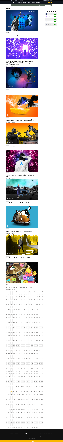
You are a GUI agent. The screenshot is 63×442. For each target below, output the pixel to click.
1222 (11, 378)
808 (11, 348)
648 (13, 337)
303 (13, 312)
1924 (31, 427)
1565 (8, 402)
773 (29, 345)
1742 (34, 414)
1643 (23, 407)
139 (8, 301)
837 (21, 350)
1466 (34, 394)
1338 (13, 386)
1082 (8, 368)
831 (11, 350)
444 (18, 322)
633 (26, 335)
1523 (14, 399)
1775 (13, 417)
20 (39, 291)
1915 (16, 427)
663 (37, 337)
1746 (41, 414)
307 (19, 312)
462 (9, 324)
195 (24, 304)
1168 (36, 373)
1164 (29, 373)
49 (11, 294)
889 (31, 353)
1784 (27, 417)
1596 (21, 404)
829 (8, 350)
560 (19, 330)
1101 (39, 368)
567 (31, 330)
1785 (29, 417)
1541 (6, 401)
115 (6, 299)
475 (31, 324)
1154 (13, 373)
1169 (37, 373)
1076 (36, 366)
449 (26, 322)
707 (34, 340)
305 (16, 312)
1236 (34, 378)
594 (37, 332)
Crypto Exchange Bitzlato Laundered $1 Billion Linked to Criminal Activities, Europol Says (20, 90)
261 (19, 309)
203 (37, 304)
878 (13, 353)
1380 (6, 389)
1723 (41, 412)
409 (36, 319)
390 (42, 317)
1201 (14, 376)
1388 (19, 389)
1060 (9, 366)
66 (39, 294)
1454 (14, 394)
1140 (27, 371)
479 (37, 324)
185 (8, 304)
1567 (11, 402)
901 (13, 355)
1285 (39, 381)
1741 (32, 414)
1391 (24, 389)
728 (31, 342)
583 (19, 332)
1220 (8, 378)
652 (19, 337)
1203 (18, 376)
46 (6, 294)
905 (19, 355)
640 (37, 335)
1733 (19, 414)
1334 (6, 386)
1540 (42, 399)
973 (18, 360)
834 (16, 350)
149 (24, 301)
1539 (41, 399)
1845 (14, 422)
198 (29, 304)
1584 (39, 402)
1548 (18, 401)
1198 (9, 376)
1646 (27, 407)
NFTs (6, 284)
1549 (19, 401)
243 (27, 307)
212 (14, 306)
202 (36, 304)
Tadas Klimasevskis (9, 232)
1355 (41, 386)
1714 (26, 412)
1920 (24, 427)
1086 (14, 368)
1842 (9, 422)
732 (37, 342)
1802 (19, 419)
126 (24, 299)
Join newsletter (21, 0)
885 (24, 353)
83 (29, 296)
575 (6, 332)
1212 (32, 376)
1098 (34, 368)
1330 (37, 384)
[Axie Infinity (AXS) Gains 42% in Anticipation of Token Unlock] (22, 283)
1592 (14, 404)
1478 (16, 396)
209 (9, 306)
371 (11, 317)
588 (27, 332)
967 (8, 360)
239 (21, 307)
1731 (16, 414)
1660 (13, 409)
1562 (41, 401)
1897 (24, 425)
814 (21, 348)
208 (8, 306)
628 (18, 335)
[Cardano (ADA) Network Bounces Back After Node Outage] (22, 171)
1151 (8, 373)
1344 (23, 386)
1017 (14, 363)
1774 (11, 417)
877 (11, 353)
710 (39, 340)
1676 (39, 409)
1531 (27, 399)
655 (24, 337)
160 (42, 301)
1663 (18, 409)
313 (29, 312)
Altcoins (7, 228)
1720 (36, 412)
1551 (22, 401)
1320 (21, 384)
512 (16, 327)
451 (29, 322)
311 (26, 312)
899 (9, 355)
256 (11, 309)
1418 (31, 391)
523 (34, 327)
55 (21, 294)
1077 (37, 366)
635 (29, 335)
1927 (36, 427)
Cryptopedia (28, 432)
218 (24, 306)
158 (39, 301)
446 (21, 322)
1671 (31, 409)
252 (42, 307)
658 (29, 337)
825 (39, 348)
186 (9, 304)
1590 (11, 404)
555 (11, 330)
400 (21, 319)
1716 (29, 412)
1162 (26, 373)
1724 (42, 412)
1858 (36, 422)
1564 (6, 402)
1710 (19, 412)
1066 (19, 366)
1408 (14, 391)
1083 (9, 368)
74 (14, 296)
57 (24, 294)
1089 (19, 368)
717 (13, 342)
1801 (18, 419)
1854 (29, 422)
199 (31, 304)
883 (21, 353)
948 (14, 358)
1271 (16, 381)
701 (24, 340)
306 (18, 312)
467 (18, 324)
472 (26, 324)
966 (6, 360)
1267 (9, 381)
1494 (42, 396)
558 (16, 330)
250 (39, 307)
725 (26, 342)
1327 (32, 384)
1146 (37, 371)
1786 (31, 417)
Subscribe (51, 2)
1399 (37, 389)
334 (26, 314)
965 (42, 358)
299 (6, 312)
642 (41, 335)
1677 (41, 409)
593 (36, 332)
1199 (11, 376)
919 (42, 355)
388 (39, 317)
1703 (8, 412)
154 (32, 301)
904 (18, 355)
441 (13, 322)
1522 (13, 399)
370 (9, 317)
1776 (14, 417)
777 (36, 345)
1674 (36, 409)
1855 (31, 422)
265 (26, 309)
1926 (34, 427)
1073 (31, 366)
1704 (9, 412)
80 (24, 296)
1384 (13, 389)
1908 (42, 425)
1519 (8, 399)
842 (29, 350)
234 (13, 307)
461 (8, 324)
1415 (26, 391)
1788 (34, 417)
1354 (39, 386)
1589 (9, 404)
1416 (27, 391)
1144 (34, 371)
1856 (32, 422)
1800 (16, 419)
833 (14, 350)
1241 (42, 378)
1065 (18, 366)
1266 (8, 381)
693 (11, 340)
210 (11, 306)
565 (27, 330)
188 (13, 304)
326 (13, 314)
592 (34, 332)
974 (19, 360)
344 (42, 314)
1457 (19, 394)
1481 (21, 396)
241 (24, 307)
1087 (16, 368)
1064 (16, 366)
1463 (29, 394)
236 (16, 307)
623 (9, 335)
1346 (26, 386)
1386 (16, 389)
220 (27, 306)
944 (8, 358)
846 (36, 350)
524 (36, 327)
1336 (9, 386)
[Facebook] (44, 0)
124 (21, 299)
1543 (9, 401)
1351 (34, 386)
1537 (37, 399)
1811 (34, 419)
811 (16, 348)
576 (8, 332)
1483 (24, 396)
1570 (16, 402)
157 (37, 301)
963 (39, 358)
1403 (6, 391)
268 (31, 309)
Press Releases (11, 433)
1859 (37, 422)
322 (6, 314)
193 (21, 304)
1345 (24, 386)
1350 (32, 386)
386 (36, 317)
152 (29, 301)
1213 (34, 376)
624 (11, 335)
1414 (24, 391)
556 (13, 330)
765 (16, 345)
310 (24, 312)
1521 (11, 399)
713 (6, 342)
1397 (34, 389)
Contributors (17, 432)
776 (34, 345)
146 (19, 301)
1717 (31, 412)
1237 (36, 378)
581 (16, 332)
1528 (23, 399)
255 (9, 309)
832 (13, 350)
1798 (13, 419)
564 (26, 330)
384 (32, 317)
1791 (39, 417)
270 (34, 309)
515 (21, 327)
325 (11, 314)
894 (39, 353)
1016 (13, 363)
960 (34, 358)
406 (31, 319)
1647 (29, 407)
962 (37, 358)
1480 (19, 396)
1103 (42, 368)
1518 (6, 399)
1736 (24, 414)
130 (31, 299)
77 (19, 296)
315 (32, 312)
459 (42, 322)
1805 (24, 419)
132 (34, 299)
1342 (19, 386)
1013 (8, 363)
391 (6, 319)
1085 (13, 368)
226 (37, 306)
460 (6, 324)
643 (42, 335)
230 (6, 307)
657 (27, 337)
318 (37, 312)
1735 (23, 414)
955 (26, 358)
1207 (24, 376)
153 (31, 301)
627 (16, 335)
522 (32, 327)
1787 (32, 417)
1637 (13, 407)
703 (27, 340)
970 (13, 360)
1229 (23, 378)
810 (14, 348)
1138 (24, 371)
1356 (42, 386)
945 (9, 358)
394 (11, 319)
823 (36, 348)
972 (16, 360)
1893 (18, 425)
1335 (8, 386)
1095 (29, 368)
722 (21, 342)
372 (13, 317)
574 (42, 330)
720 (18, 342)
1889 (11, 425)
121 (16, 299)
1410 (18, 391)
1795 (8, 419)
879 (14, 353)
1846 (16, 422)
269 (32, 309)
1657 (8, 409)
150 (26, 301)
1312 (8, 384)
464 (13, 324)
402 (24, 319)
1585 (41, 402)
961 (36, 358)
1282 (34, 381)
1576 (26, 402)
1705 (11, 412)
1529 (24, 399)
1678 (42, 409)
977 (24, 360)
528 (42, 327)
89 (39, 296)
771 (26, 345)
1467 (36, 394)
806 (8, 348)
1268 (11, 381)
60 (29, 294)
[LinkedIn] (46, 0)
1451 (9, 394)
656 (26, 337)
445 (19, 322)
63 (34, 294)
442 (14, 322)
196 (26, 304)
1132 (14, 371)
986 (39, 360)
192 (19, 304)
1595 (19, 404)
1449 (6, 394)
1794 (6, 419)
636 (31, 335)
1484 (26, 396)
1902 (32, 425)
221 (29, 306)
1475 (11, 396)
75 (16, 296)
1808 (29, 419)
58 (26, 294)
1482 (23, 396)
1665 (21, 409)
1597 (23, 404)
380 (26, 317)
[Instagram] (47, 0)
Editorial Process (16, 433)
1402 (42, 389)
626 (14, 335)
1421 (36, 391)
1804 (23, 419)
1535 (34, 399)
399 (19, 319)
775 (32, 345)
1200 (13, 376)
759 (6, 345)
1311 (6, 384)
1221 (9, 378)
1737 (26, 414)
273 (39, 309)
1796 (9, 419)
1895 (21, 425)
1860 (39, 422)
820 (31, 348)
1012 (6, 363)
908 (24, 355)
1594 (18, 404)
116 (8, 299)
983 (34, 360)
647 (11, 337)
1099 (36, 368)
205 (41, 304)
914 (34, 355)
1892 (16, 425)
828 (6, 350)
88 (37, 296)
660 (32, 337)
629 (19, 335)
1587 (6, 404)
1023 (24, 363)
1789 (36, 417)
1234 (31, 378)
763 (13, 345)
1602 (31, 404)
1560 (37, 401)
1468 (37, 394)
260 (18, 309)
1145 (36, 371)
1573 (21, 402)
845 (34, 350)
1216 (39, 376)
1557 (32, 401)
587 (26, 332)
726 (27, 342)
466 (16, 324)
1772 (8, 417)
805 (6, 348)
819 (29, 348)
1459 (23, 394)
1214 (36, 376)
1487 (31, 396)
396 (14, 319)
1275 (23, 381)
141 (11, 301)
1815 (41, 419)
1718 (32, 412)
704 (29, 340)
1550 (21, 401)
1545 (13, 401)
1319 (19, 384)
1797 (11, 419)
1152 (9, 373)
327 (14, 314)
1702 (6, 412)
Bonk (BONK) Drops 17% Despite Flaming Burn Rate (14, 230)
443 (16, 322)
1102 (41, 368)
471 (24, 324)
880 (16, 353)
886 (26, 353)
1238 (37, 378)
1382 (9, 389)
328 (16, 314)
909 (26, 355)
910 (27, 355)
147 (21, 301)
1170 (39, 373)
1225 (16, 378)
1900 (29, 425)
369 (8, 317)
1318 (18, 384)
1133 (16, 371)
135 (39, 299)
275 (42, 309)
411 (39, 319)
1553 (26, 401)
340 (36, 314)
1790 (37, 417)
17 (34, 291)
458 (41, 322)
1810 (32, 419)
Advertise (18, 0)
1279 (29, 381)
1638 (14, 407)
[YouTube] (45, 0)
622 (8, 335)
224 (34, 306)
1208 (26, 376)
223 (32, 306)
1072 (29, 366)
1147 (39, 371)
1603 (32, 404)
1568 (13, 402)
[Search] (47, 2)
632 (24, 335)
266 (27, 309)
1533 (31, 399)
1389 (21, 389)
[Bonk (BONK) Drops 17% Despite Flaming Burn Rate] (22, 227)
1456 (18, 394)
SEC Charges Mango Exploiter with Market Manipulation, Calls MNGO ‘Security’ (19, 119)
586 (24, 332)
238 (19, 307)
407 (32, 319)
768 (21, 345)
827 (42, 348)
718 (14, 342)
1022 (23, 363)
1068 (23, 366)
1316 (14, 384)
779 (39, 345)
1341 (18, 386)
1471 (42, 394)
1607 (39, 404)
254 (8, 309)
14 (29, 291)
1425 (42, 391)
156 (36, 301)
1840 (6, 422)
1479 (18, 396)
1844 (13, 422)
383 (31, 317)
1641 (19, 407)
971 (14, 360)
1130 (11, 371)
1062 (13, 366)
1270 (14, 381)
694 (13, 340)
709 (37, 340)
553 (8, 330)
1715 (27, 412)
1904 (36, 425)
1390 (23, 389)
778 (37, 345)
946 (11, 358)
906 (21, 355)
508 (9, 327)
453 (32, 322)
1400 (39, 389)
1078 (39, 366)
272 (37, 309)
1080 (42, 366)
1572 (19, 402)
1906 (39, 425)
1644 (24, 407)
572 (39, 330)
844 (32, 350)
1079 (41, 366)
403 (26, 319)
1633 (6, 407)
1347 (27, 386)
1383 (11, 389)
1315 (13, 384)
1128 (8, 371)
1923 (29, 427)
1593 (16, 404)
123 (19, 299)
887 (27, 353)
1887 (8, 425)
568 (32, 330)
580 (14, 332)
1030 (36, 363)
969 (11, 360)
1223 (13, 378)
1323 (26, 384)
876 (9, 353)
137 (42, 299)
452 (31, 322)
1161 (24, 373)
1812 (36, 419)
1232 (27, 378)
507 (8, 327)
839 (24, 350)
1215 (37, 376)
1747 (42, 414)
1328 (34, 384)
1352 (36, 386)
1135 (19, 371)
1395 (31, 389)
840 (26, 350)
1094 (27, 368)
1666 (23, 409)
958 (31, 358)
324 (9, 314)
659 (31, 337)
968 (9, 360)
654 (22, 337)
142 (13, 301)
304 (14, 312)
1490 (36, 396)
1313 (9, 384)
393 (9, 319)
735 (42, 342)
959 (32, 358)
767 (19, 345)
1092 (24, 368)
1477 (14, 396)
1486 (29, 396)
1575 (24, 402)
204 (39, 304)
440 (11, 322)
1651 (36, 407)
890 (32, 353)
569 (34, 330)
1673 (34, 409)
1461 (26, 394)
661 (34, 337)
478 (36, 324)
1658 (9, 409)
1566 (9, 402)
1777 (16, 417)
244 (29, 307)
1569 (14, 402)
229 (42, 306)
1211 (31, 376)
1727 (9, 414)
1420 (34, 391)
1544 (11, 401)
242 (26, 307)
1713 (24, 412)
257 (13, 309)
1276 (24, 381)
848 (39, 350)
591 (32, 332)
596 (41, 332)
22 (42, 291)
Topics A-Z (32, 432)
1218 (42, 376)
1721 (37, 412)
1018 (16, 363)
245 (31, 307)
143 (14, 301)
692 (9, 340)
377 (21, 317)
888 (29, 353)
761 (9, 345)
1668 (26, 409)
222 (31, 306)
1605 (36, 404)
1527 (21, 399)
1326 (31, 384)
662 (36, 337)
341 (37, 314)
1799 (14, 419)
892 (36, 353)
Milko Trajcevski (8, 36)
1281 (32, 381)
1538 (39, 399)
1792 (41, 417)
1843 (11, 422)
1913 (13, 427)
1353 (37, 386)
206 (42, 304)
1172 (42, 373)
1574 (23, 402)
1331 (39, 384)
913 (32, 355)
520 (29, 327)
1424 (41, 391)
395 (13, 319)
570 (36, 330)
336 (29, 314)
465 (14, 324)
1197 (8, 376)
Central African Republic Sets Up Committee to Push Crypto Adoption (17, 146)
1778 (18, 417)
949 (16, 358)
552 (6, 330)
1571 (18, 402)
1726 (8, 414)
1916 (18, 427)
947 (13, 358)
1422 (37, 391)
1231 (26, 378)
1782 (24, 417)
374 (16, 317)
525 (37, 327)
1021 (21, 363)
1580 (32, 402)
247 (34, 307)
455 (36, 322)
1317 (16, 384)
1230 (24, 378)
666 (42, 337)
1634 (8, 407)
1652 (37, 407)
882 (19, 353)
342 (39, 314)
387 (37, 317)
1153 (11, 373)
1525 (18, 399)
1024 (26, 363)
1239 (39, 378)
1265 (6, 381)
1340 (16, 386)
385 (34, 317)
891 (34, 353)
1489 (34, 396)
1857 (34, 422)
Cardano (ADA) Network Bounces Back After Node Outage (15, 174)
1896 (23, 425)
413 (42, 319)
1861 (41, 422)
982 (32, 360)
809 (13, 348)
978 (26, 360)
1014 (9, 363)
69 (6, 296)
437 (6, 322)
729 (32, 342)
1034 (42, 363)
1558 (34, 401)
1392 (26, 389)
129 (29, 299)
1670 (29, 409)
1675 (37, 409)
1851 (24, 422)
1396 (32, 389)
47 (8, 294)
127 (26, 299)
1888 (9, 425)
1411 (19, 391)
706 (32, 340)
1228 (21, 378)
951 (19, 358)
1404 (8, 391)
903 (16, 355)
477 (34, 324)
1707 (14, 412)
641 (39, 335)
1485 (27, 396)
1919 (22, 427)
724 (24, 342)
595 (39, 332)
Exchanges (7, 89)
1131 (13, 371)
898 (8, 355)
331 (21, 314)
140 (9, 301)
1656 (6, 409)
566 (29, 330)
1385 (14, 389)
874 (6, 353)
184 (6, 304)
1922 (27, 427)
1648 (31, 407)
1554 (27, 401)
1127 (6, 371)
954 (24, 358)
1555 (29, 401)
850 (42, 350)
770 (24, 345)
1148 (41, 371)
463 (11, 324)
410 (37, 319)
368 (6, 317)
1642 (21, 407)
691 (8, 340)
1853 (27, 422)
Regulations (7, 32)
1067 (21, 366)
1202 (16, 376)
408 (34, 319)
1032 (39, 363)
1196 (6, 376)
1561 (39, 401)
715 (9, 342)
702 (26, 340)
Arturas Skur (8, 121)
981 (31, 360)
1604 (34, 404)
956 (27, 358)
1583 (37, 402)
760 (8, 345)
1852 (26, 422)
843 (31, 350)
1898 (26, 425)
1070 (26, 366)
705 (31, 340)
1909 (6, 427)
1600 (27, 404)
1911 (9, 427)
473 (27, 324)
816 (24, 348)
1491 (37, 396)
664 (39, 337)
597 (42, 332)
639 (36, 335)
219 (26, 306)
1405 (9, 391)
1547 (16, 401)
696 (16, 340)
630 (21, 335)
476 (32, 324)
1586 (42, 402)
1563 (42, 401)
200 (32, 304)
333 (24, 314)
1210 (29, 376)
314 (31, 312)
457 (39, 322)
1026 (29, 363)
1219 (6, 378)
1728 (11, 414)
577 (9, 332)
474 (29, 324)
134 (37, 299)
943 (6, 358)
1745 (39, 414)
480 (39, 324)
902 (14, 355)
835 (18, 350)
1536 (36, 399)
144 (16, 301)
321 (42, 312)
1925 (32, 427)
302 (11, 312)
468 (19, 324)
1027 (31, 363)
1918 (21, 427)
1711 (21, 412)
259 (16, 309)
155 (34, 301)
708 (36, 340)
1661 (14, 409)
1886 (6, 425)
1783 (26, 417)
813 (19, 348)
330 (19, 314)
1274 (21, 381)
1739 (29, 414)
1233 (29, 378)
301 (9, 312)
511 (14, 327)
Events (13, 0)
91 (42, 296)
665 (41, 337)
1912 (11, 427)
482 (42, 324)
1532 (29, 399)
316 (34, 312)
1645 (26, 407)
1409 (16, 391)
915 (36, 355)
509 (11, 327)
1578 (29, 402)
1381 (8, 389)
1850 (23, 422)
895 (41, 353)
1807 (27, 419)
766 (18, 345)
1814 (39, 419)
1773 (9, 417)
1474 (9, 396)
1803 (21, 419)
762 (11, 345)
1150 (6, 373)
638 (34, 335)
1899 (27, 425)
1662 (16, 409)
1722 (39, 412)
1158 (19, 373)
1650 (34, 407)
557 (14, 330)
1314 (11, 384)
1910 (8, 427)
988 (42, 360)
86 (34, 296)
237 (18, 307)
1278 (27, 381)
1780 (21, 417)
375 (18, 317)
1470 (41, 394)
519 (27, 327)
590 (31, 332)
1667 (24, 409)
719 (16, 342)
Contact (16, 0)
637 (32, 335)
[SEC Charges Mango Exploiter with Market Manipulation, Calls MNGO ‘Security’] (22, 116)
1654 (41, 407)
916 (37, 355)
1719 (34, 412)
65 (37, 294)
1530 (26, 399)
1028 (32, 363)
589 (29, 332)
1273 (19, 381)
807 (9, 348)
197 (27, 304)
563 (24, 330)
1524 (16, 399)
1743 (36, 414)
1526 (19, 399)
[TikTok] (43, 0)
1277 (26, 381)
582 (18, 332)
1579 (31, 402)
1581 (34, 402)
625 (13, 335)
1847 (18, 422)
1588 (8, 404)
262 (21, 309)
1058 (6, 366)
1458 (21, 394)
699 (21, 340)
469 (21, 324)
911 (29, 355)
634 (27, 335)
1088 (18, 368)
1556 (31, 401)
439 (9, 322)
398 (18, 319)
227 (39, 306)
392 (8, 319)
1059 (8, 366)
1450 (8, 394)
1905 (37, 425)
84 (31, 296)
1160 (22, 373)
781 (42, 345)
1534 (32, 399)
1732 (18, 414)
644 (6, 337)
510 (13, 327)
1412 (21, 391)
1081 (6, 368)
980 (29, 360)
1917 (19, 427)
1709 (18, 412)
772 (27, 345)
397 (16, 319)
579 (13, 332)
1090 (21, 368)
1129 (9, 371)
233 (11, 307)
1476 (13, 396)
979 (27, 360)
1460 (24, 394)
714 (8, 342)
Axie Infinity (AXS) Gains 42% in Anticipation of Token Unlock (16, 286)
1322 (24, 384)
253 (6, 309)
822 (34, 348)
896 (42, 353)
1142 (31, 371)
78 (21, 296)
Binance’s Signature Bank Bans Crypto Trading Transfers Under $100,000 (18, 257)
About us (11, 0)
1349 (31, 386)
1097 (32, 368)
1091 (22, 368)
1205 (21, 376)
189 (14, 304)
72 (11, 296)
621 (6, 335)
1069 (24, 366)
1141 (29, 371)
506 (6, 327)
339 (34, 314)
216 (21, 306)
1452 (11, 394)
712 (42, 340)
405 (29, 319)
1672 (32, 409)
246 (32, 307)
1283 (36, 381)
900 (11, 355)
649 (14, 337)
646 (9, 337)
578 (11, 332)
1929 (39, 427)
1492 (39, 396)
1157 (18, 373)
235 (14, 307)
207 (6, 306)
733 (39, 342)
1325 (29, 384)
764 (14, 345)
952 (21, 358)
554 (9, 330)
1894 (19, 425)
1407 (13, 391)
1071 (27, 366)
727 (29, 342)
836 (19, 350)
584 (21, 332)
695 (14, 340)
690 (6, 340)
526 (39, 327)
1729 (13, 414)
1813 (37, 419)
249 (37, 307)
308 (21, 312)
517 (24, 327)
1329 (36, 384)
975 (21, 360)
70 (8, 296)
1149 (42, 371)
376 (19, 317)
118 (11, 299)
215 (19, 306)
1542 (8, 401)
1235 (32, 378)
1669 (27, 409)
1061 (11, 366)
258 (14, 309)
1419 (32, 391)
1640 (18, 407)
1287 (42, 381)
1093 (26, 368)
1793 (42, 417)
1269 (13, 381)
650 (16, 337)
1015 (11, 363)
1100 (37, 368)
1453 (13, 394)
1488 (32, 396)
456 (37, 322)
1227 (19, 378)
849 (41, 350)
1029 (34, 363)
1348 (29, 386)
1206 (23, 376)
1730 (14, 414)
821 (32, 348)
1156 (16, 373)
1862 (42, 422)
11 (24, 291)
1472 (6, 396)
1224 (14, 378)
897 (6, 355)
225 (36, 306)
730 (34, 342)
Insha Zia (7, 288)
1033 (41, 363)
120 (14, 299)
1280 (31, 381)
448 (24, 322)
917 (39, 355)
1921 (26, 427)
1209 (27, 376)
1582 (36, 402)
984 (36, 360)
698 (19, 340)
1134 (18, 371)
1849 (21, 422)
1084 (11, 368)
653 (21, 337)
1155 (14, 373)
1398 (36, 389)
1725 (6, 414)
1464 (31, 394)
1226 (18, 378)
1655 (42, 407)
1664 (19, 409)
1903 (34, 425)
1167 (34, 373)
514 (19, 327)
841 (27, 350)
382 (29, 317)
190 (16, 304)
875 (8, 353)
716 (11, 342)
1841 (8, 422)
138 (6, 301)
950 (18, 358)
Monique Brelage (8, 177)
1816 (42, 419)
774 (31, 345)
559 (18, 330)
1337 (11, 386)
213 (16, 306)
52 (16, 294)
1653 (39, 407)
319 (39, 312)
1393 (27, 389)
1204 (19, 376)
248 (36, 307)
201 (34, 304)
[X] (48, 0)
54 (19, 294)
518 (26, 327)
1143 (32, 371)
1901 (31, 425)
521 (31, 327)
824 (37, 348)
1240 (41, 378)
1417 (29, 391)
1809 (31, 419)
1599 (26, 404)
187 (11, 304)
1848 (19, 422)
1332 (41, 384)
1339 (14, 386)
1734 (21, 414)
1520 (9, 399)
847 (37, 350)
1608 (41, 404)
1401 (41, 389)
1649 (32, 407)
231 (8, 307)
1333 (42, 384)
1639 (16, 407)
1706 (13, 412)
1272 (18, 381)
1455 (16, 394)
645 (8, 337)
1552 (24, 401)
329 (18, 314)
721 (19, 342)
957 (29, 358)
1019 (18, 363)
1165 (31, 373)
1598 (24, 404)
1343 (21, 386)
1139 (26, 371)
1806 (26, 419)
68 (42, 294)
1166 (32, 373)
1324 (27, 384)
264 (24, 309)
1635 (9, 407)
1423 (39, 391)
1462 (27, 394)
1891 (14, 425)
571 (37, 330)
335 (27, 314)
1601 (29, 404)
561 (21, 330)
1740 (31, 414)
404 (27, 319)
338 (32, 314)
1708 (16, 412)
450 (27, 322)
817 (26, 348)
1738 (27, 414)
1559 (36, 401)
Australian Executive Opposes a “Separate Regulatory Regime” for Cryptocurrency (19, 202)
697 (18, 340)
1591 (13, 404)
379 (24, 317)
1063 (14, 366)
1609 (42, 404)
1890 (13, 425)
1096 (31, 368)
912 (31, 355)
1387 (18, 389)
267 (29, 309)
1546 (14, 401)
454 (34, 322)
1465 (32, 394)
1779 (19, 417)
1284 (37, 381)
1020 (19, 363)
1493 (41, 396)
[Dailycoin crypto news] (13, 2)
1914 (14, 427)
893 (37, 353)
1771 (6, 417)
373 (14, 317)
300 (8, 312)
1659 (11, 409)
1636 (11, 407)
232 (9, 307)
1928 (37, 427)
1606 (37, 404)
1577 (27, 402)
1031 (37, 363)
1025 (27, 363)
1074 (32, 366)
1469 (39, 394)
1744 (37, 414)
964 (41, 358)
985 (37, 360)
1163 (27, 373)
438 (8, 322)
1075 (34, 366)
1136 (21, 371)
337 (31, 314)
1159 (21, 373)
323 (8, 314)
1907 (41, 425)
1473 (8, 396)
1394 (29, 389)
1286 (41, 381)
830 (9, 350)
